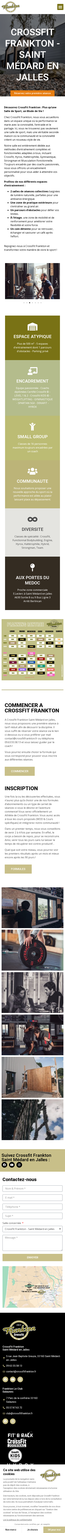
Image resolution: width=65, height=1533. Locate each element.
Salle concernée (12, 1223)
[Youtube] (12, 1165)
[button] (60, 7)
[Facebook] (4, 1165)
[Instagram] (19, 1165)
